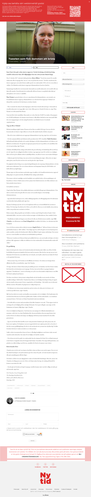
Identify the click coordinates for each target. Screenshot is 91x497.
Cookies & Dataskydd (66, 489)
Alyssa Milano (20, 385)
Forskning (33, 385)
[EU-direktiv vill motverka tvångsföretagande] (66, 137)
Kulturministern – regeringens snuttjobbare (76, 153)
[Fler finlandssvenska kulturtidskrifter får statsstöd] (66, 128)
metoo (48, 385)
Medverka (56, 489)
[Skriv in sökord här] (73, 73)
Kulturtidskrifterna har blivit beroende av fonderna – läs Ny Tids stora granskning (77, 118)
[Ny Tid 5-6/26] (73, 170)
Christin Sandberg (14, 61)
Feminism (27, 385)
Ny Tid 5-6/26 (66, 180)
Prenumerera (49, 489)
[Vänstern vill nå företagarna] (66, 145)
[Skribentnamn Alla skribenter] (73, 79)
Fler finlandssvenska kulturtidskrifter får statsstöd (77, 128)
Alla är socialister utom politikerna (73, 244)
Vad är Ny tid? (25, 489)
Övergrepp (17, 388)
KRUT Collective (56, 491)
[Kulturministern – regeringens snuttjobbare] (66, 153)
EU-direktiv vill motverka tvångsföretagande (77, 136)
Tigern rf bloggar (73, 230)
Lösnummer (33, 489)
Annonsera (41, 489)
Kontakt (75, 489)
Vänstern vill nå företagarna (75, 144)
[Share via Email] (33, 393)
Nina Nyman (9, 388)
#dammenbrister (11, 385)
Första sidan (16, 489)
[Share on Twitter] (32, 393)
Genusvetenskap (41, 385)
